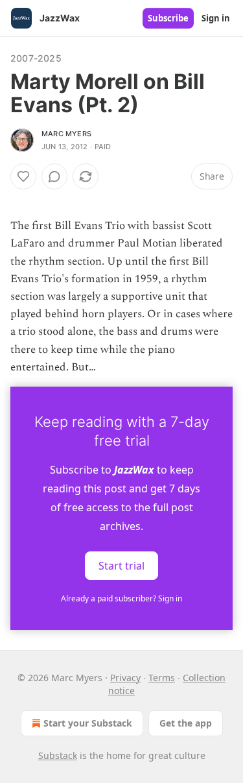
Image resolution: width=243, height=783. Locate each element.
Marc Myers (66, 133)
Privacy (125, 677)
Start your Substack (87, 723)
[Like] (23, 176)
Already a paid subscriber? (121, 598)
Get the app (185, 723)
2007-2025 (36, 58)
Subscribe (168, 18)
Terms (161, 677)
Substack (57, 755)
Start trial (121, 566)
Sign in (216, 18)
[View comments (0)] (54, 176)
